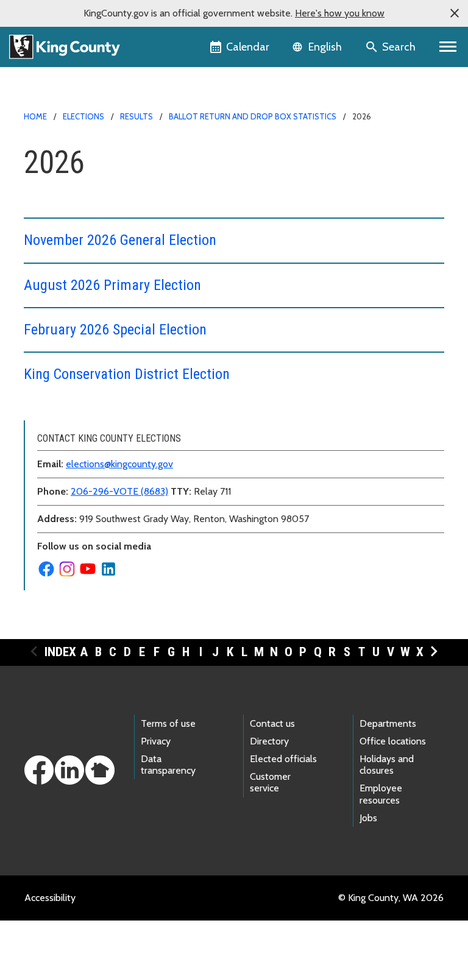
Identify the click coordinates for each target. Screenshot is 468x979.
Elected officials (283, 759)
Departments (388, 723)
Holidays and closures (387, 764)
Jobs (368, 818)
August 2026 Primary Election (112, 285)
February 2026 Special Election (115, 329)
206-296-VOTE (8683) (119, 491)
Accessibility (50, 897)
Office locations (393, 741)
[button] (454, 13)
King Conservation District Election (127, 374)
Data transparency (168, 764)
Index (60, 652)
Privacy (156, 741)
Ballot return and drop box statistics (252, 116)
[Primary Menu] (448, 47)
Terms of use (168, 723)
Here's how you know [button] (340, 13)
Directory (269, 741)
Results (136, 116)
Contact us (272, 723)
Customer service (270, 782)
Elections (83, 116)
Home (35, 116)
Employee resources (381, 793)
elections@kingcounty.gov (119, 464)
